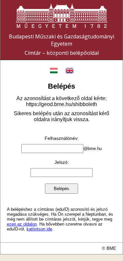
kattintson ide (39, 229)
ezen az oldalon (22, 224)
